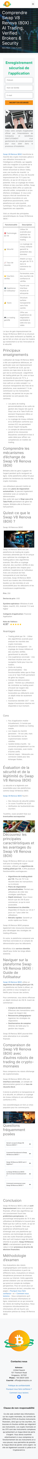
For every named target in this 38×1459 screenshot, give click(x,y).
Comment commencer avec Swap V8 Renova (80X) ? (15, 1184)
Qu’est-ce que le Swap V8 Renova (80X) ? (15, 1144)
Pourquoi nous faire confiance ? (19, 1389)
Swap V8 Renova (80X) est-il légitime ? (16, 1163)
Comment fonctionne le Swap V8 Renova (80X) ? (16, 1153)
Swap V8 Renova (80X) (12, 154)
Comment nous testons (19, 1393)
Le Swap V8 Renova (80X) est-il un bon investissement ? (16, 1174)
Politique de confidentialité (19, 1386)
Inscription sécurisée (19, 103)
